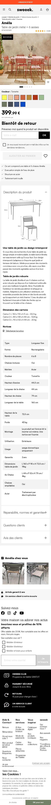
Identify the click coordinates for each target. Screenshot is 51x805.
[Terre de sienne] (35, 97)
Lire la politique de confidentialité (13, 794)
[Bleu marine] (16, 104)
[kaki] (4, 104)
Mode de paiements (20, 737)
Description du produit (17, 192)
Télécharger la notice (15, 331)
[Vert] (41, 97)
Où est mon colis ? (7, 737)
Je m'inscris (43, 660)
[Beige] (10, 97)
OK (44, 135)
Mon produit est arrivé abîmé (7, 745)
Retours (5, 727)
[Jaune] (4, 97)
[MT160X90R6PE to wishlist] (46, 156)
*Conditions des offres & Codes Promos (45, 747)
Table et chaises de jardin (29, 17)
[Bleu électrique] (22, 104)
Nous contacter (6, 759)
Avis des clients (12, 538)
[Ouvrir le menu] (4, 9)
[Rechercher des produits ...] (9, 9)
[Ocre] (29, 97)
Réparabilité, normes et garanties (24, 512)
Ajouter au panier (22, 155)
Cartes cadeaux (19, 743)
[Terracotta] (22, 97)
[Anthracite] (10, 104)
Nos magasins (44, 738)
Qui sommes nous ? (43, 726)
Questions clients (14, 525)
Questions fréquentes (7, 752)
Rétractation (7, 732)
